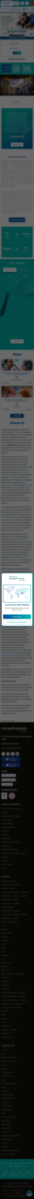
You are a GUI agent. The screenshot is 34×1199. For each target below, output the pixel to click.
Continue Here (17, 616)
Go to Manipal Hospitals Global (17, 622)
